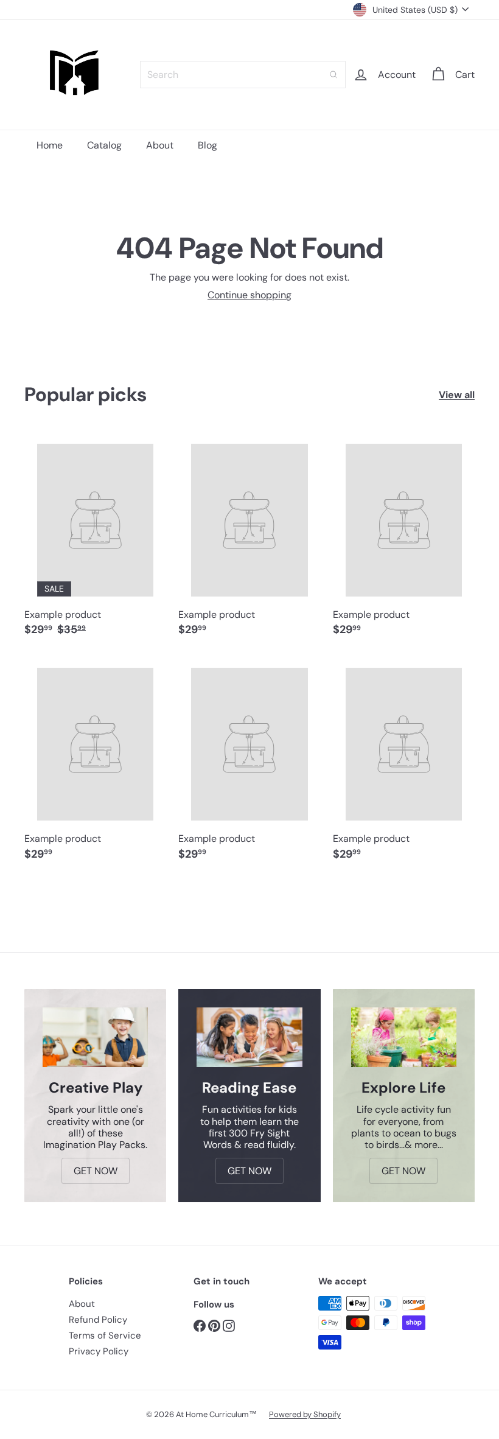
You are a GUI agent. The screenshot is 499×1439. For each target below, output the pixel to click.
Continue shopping (249, 295)
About (159, 145)
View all (457, 395)
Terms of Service (105, 1335)
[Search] (333, 74)
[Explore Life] (403, 1036)
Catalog (104, 145)
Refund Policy (98, 1320)
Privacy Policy (98, 1351)
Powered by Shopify (305, 1414)
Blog (207, 145)
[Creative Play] (95, 1036)
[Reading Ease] (249, 1036)
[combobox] (243, 74)
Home (50, 145)
